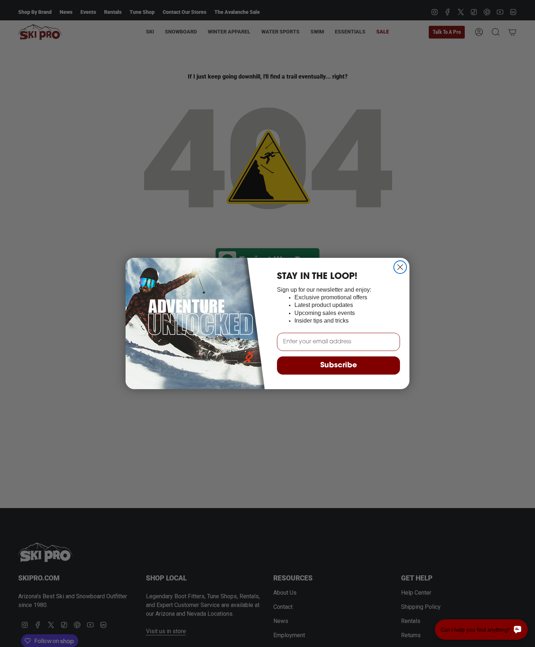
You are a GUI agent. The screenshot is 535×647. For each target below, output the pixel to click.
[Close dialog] (400, 267)
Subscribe (338, 365)
